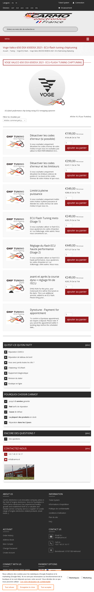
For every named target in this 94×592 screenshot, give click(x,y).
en (13, 3)
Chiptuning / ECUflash (16, 368)
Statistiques (74, 578)
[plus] (87, 345)
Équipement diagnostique (18, 373)
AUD (22, 8)
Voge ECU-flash (22, 51)
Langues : (6, 3)
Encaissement (66, 8)
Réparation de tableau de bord (20, 357)
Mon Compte (8, 544)
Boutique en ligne (15, 383)
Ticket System (54, 500)
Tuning (12, 51)
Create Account (9, 552)
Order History (8, 535)
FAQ (50, 521)
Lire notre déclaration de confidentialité (35, 582)
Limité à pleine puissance (39, 192)
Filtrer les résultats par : (12, 117)
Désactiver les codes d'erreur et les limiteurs (44, 164)
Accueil (5, 51)
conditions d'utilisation (57, 513)
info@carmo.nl (14, 459)
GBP (12, 8)
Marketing (87, 578)
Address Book (8, 540)
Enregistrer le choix (27, 587)
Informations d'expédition (59, 504)
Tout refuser (9, 587)
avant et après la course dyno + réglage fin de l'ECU (44, 280)
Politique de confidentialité (59, 508)
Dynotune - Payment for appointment (44, 311)
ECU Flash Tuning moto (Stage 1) (44, 219)
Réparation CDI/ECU (16, 352)
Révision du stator (15, 378)
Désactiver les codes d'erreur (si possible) (42, 137)
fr (16, 3)
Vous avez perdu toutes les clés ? (21, 362)
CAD (27, 8)
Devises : (6, 8)
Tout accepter (46, 587)
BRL (36, 8)
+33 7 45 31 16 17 (15, 454)
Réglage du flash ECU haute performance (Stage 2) (43, 249)
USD (31, 8)
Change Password (10, 548)
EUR (17, 8)
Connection (79, 2)
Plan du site (53, 517)
